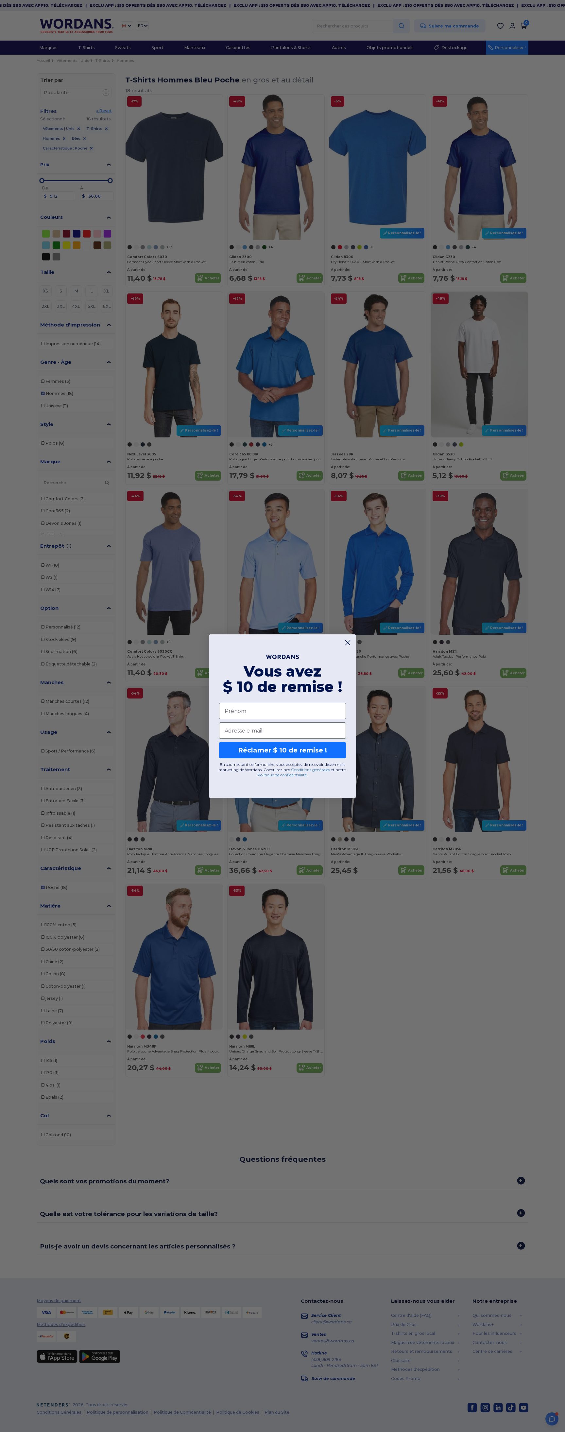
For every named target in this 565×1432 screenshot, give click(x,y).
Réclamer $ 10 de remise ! (282, 750)
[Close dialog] (347, 642)
